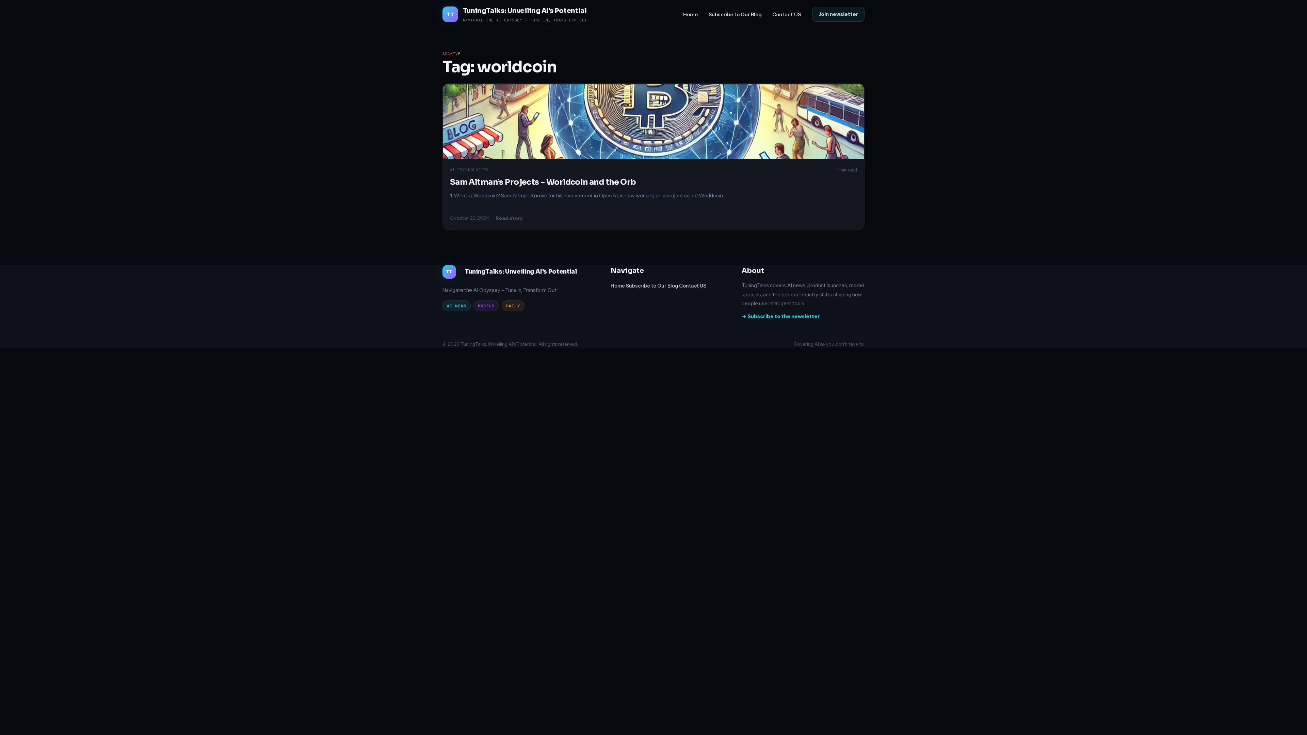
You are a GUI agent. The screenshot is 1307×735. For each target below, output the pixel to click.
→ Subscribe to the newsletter (781, 316)
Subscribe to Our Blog (735, 15)
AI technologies (469, 169)
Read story (509, 218)
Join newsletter (838, 14)
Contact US (786, 15)
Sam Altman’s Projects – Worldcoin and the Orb (543, 182)
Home (690, 15)
